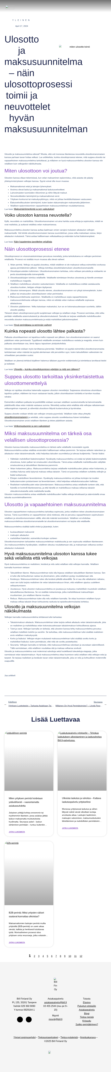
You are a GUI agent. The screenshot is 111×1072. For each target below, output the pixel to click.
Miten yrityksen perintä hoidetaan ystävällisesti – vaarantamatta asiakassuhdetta (26, 802)
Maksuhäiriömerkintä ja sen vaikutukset (34, 209)
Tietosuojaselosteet (48, 1037)
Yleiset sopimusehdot (24, 1037)
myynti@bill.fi (55, 1019)
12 (81, 956)
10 (70, 956)
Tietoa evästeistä (69, 1037)
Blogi (86, 1013)
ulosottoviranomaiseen (16, 417)
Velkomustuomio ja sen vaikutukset (32, 426)
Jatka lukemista (17, 832)
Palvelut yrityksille (86, 1006)
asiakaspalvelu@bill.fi (55, 1002)
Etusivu (87, 1002)
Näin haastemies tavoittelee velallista (33, 241)
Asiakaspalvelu (87, 1010)
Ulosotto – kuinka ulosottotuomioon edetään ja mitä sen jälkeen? (47, 369)
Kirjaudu (86, 1021)
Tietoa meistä (87, 1017)
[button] (102, 7)
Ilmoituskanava (88, 1037)
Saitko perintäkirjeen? (87, 1024)
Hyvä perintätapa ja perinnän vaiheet (33, 325)
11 (75, 956)
